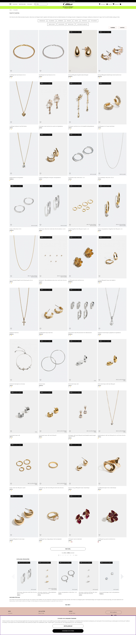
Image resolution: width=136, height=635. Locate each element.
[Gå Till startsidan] (68, 4)
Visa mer (67, 604)
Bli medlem (113, 612)
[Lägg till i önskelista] (11, 71)
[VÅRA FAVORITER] (122, 27)
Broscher (70, 24)
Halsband (51, 20)
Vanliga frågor (72, 613)
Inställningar (68, 626)
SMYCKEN (29, 4)
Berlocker (52, 24)
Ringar (69, 20)
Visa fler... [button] (68, 548)
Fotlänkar (94, 20)
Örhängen (42, 20)
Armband (60, 20)
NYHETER (15, 4)
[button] (109, 4)
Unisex (76, 20)
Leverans (10, 613)
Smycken (15, 10)
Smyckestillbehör (82, 24)
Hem (10, 10)
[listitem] (27, 578)
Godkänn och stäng (68, 631)
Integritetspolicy (68, 622)
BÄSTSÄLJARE (22, 4)
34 (73, 555)
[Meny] (10, 4)
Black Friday (41, 613)
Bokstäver (61, 24)
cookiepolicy (79, 622)
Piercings (84, 20)
